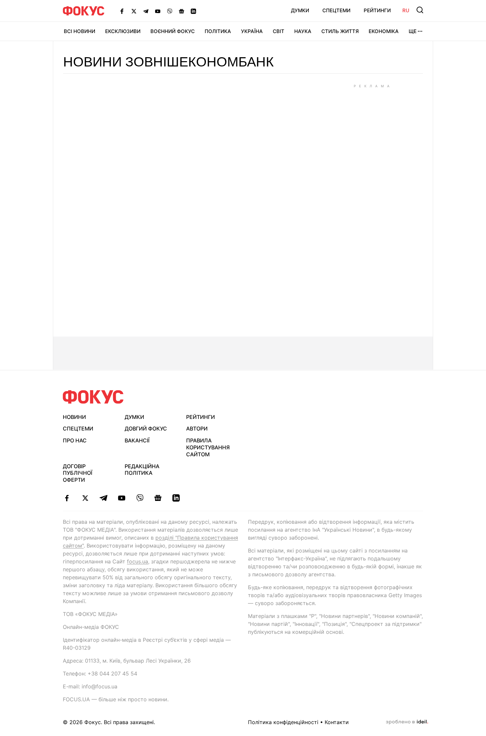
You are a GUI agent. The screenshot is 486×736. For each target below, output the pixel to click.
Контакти (337, 722)
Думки (300, 10)
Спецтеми (336, 10)
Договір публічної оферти (77, 473)
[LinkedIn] (193, 11)
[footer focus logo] (93, 397)
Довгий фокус (146, 428)
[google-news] (157, 498)
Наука (302, 31)
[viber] (139, 498)
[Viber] (170, 11)
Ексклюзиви (123, 31)
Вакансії (137, 440)
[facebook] (67, 498)
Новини (74, 417)
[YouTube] (158, 11)
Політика (218, 31)
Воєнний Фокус (172, 31)
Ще (413, 31)
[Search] (419, 10)
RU (405, 10)
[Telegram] (146, 11)
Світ (278, 31)
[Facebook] (122, 11)
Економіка (384, 31)
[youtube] (121, 498)
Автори (197, 428)
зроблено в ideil (407, 722)
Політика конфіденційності (283, 722)
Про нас (75, 440)
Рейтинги (377, 10)
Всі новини (79, 31)
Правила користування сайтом (208, 447)
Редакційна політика (142, 469)
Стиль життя (340, 31)
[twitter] (85, 498)
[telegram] (103, 498)
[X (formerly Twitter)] (134, 11)
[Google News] (181, 11)
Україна (252, 31)
